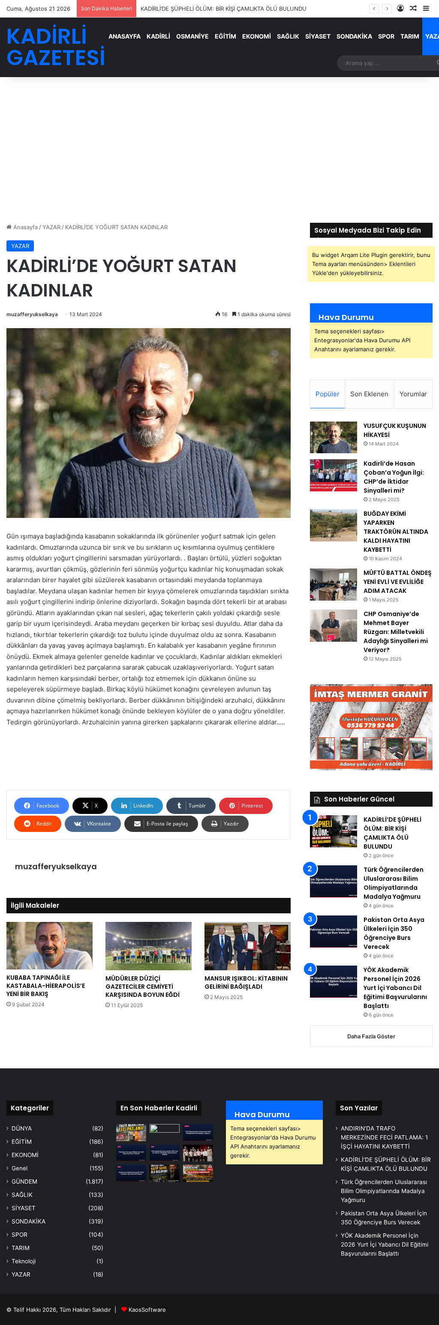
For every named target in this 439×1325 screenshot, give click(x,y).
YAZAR (51, 227)
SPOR (386, 36)
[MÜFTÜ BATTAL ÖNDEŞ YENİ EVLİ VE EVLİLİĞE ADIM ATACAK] (333, 584)
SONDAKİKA (354, 36)
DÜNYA (22, 1128)
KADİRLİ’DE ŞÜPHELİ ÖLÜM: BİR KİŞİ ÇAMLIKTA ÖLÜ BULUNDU (392, 833)
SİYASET (318, 36)
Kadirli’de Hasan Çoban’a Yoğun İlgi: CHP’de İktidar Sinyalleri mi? (394, 477)
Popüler (328, 394)
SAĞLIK (288, 36)
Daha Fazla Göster (371, 1036)
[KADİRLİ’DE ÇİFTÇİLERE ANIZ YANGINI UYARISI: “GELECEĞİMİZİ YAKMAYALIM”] (198, 1173)
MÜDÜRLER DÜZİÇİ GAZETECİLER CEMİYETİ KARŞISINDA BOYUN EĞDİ (142, 986)
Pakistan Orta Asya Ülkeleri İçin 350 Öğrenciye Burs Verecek (394, 933)
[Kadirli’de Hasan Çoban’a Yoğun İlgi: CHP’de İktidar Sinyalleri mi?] (333, 475)
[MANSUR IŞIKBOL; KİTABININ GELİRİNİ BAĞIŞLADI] (247, 946)
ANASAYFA (124, 36)
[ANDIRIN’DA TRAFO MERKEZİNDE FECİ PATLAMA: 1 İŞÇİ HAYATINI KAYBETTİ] (131, 1132)
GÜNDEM (24, 1181)
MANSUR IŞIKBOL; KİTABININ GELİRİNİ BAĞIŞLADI (246, 982)
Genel (19, 1168)
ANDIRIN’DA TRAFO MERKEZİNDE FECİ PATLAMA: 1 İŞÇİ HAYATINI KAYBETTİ (384, 1137)
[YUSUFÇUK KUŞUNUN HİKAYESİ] (333, 437)
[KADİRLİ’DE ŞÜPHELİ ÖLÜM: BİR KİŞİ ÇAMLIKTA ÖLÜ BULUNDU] (333, 831)
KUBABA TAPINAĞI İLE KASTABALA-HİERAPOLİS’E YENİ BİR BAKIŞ (45, 985)
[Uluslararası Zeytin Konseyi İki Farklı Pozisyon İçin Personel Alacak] (131, 1173)
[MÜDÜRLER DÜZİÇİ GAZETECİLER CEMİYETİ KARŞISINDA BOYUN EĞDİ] (148, 946)
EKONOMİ (256, 36)
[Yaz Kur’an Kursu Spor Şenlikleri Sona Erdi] (198, 1153)
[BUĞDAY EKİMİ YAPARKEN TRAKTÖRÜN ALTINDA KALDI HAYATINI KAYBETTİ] (333, 525)
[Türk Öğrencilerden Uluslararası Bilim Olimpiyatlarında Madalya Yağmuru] (333, 881)
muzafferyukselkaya (32, 314)
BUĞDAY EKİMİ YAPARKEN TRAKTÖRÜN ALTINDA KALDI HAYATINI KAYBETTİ (396, 531)
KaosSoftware (147, 1309)
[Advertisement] (219, 150)
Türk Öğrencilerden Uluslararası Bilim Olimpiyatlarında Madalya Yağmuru (394, 883)
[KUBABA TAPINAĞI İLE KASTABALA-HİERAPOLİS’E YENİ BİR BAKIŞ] (49, 946)
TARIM (409, 36)
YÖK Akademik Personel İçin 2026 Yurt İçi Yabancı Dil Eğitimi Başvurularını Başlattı (395, 988)
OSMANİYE (192, 36)
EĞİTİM (225, 36)
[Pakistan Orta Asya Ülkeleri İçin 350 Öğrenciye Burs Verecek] (333, 931)
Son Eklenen (369, 394)
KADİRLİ (158, 36)
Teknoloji (24, 1261)
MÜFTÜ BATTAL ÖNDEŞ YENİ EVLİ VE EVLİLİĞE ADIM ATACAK (398, 581)
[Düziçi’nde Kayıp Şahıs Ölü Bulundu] (165, 1173)
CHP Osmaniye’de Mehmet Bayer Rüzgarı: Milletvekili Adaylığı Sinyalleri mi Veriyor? (396, 632)
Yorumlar (413, 394)
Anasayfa (25, 227)
